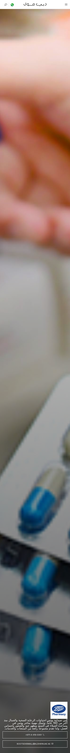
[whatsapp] (11, 5)
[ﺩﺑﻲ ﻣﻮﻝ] (35, 4)
